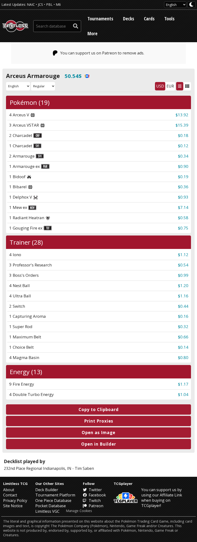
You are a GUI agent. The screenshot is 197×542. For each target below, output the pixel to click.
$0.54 (183, 265)
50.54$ (73, 75)
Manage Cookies (79, 511)
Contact (10, 495)
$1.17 (183, 384)
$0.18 (183, 135)
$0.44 (183, 306)
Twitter (95, 489)
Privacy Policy (15, 500)
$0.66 (183, 337)
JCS (40, 4)
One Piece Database (53, 500)
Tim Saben (84, 468)
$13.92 (182, 115)
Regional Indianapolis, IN (48, 468)
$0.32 (183, 326)
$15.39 (182, 125)
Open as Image (98, 432)
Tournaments (100, 18)
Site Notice (13, 505)
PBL (49, 4)
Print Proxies (98, 421)
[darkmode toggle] (191, 4)
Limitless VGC (47, 511)
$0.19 (183, 176)
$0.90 (183, 166)
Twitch (94, 500)
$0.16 (183, 316)
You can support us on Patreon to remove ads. (102, 53)
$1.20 (183, 285)
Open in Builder (98, 444)
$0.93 (183, 197)
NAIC (31, 4)
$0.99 (183, 275)
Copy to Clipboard (99, 409)
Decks (128, 18)
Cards (149, 18)
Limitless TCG (15, 483)
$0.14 (183, 347)
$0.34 (183, 156)
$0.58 (183, 217)
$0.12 (183, 145)
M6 (58, 4)
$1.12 (183, 254)
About (8, 489)
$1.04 (183, 394)
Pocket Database (50, 505)
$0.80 (183, 357)
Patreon (95, 505)
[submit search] (76, 26)
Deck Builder (46, 489)
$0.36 (183, 186)
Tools (169, 18)
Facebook (97, 495)
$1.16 (183, 296)
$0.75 (183, 228)
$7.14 (183, 207)
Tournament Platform (55, 495)
